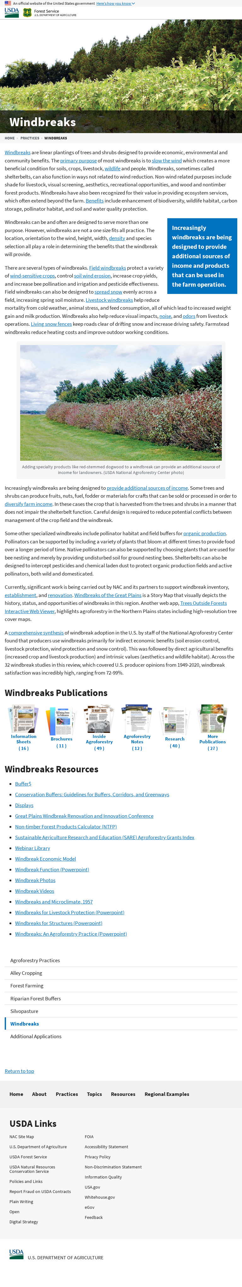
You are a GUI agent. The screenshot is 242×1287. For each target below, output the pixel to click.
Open (14, 1211)
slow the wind (167, 160)
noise (165, 316)
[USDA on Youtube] (113, 1269)
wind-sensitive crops (32, 275)
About (39, 1094)
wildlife (112, 168)
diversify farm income (28, 503)
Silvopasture (24, 1011)
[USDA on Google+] (47, 1269)
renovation (60, 595)
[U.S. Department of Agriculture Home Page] (16, 1254)
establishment (20, 595)
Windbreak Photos (35, 880)
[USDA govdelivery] (64, 1269)
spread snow (108, 291)
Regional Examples (167, 1094)
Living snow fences (51, 323)
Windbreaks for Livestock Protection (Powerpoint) (69, 912)
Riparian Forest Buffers (35, 998)
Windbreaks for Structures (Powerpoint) (58, 923)
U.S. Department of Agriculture (38, 1146)
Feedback (94, 1217)
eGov (90, 1207)
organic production (204, 533)
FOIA (89, 1136)
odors (189, 316)
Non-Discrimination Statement (113, 1167)
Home (10, 138)
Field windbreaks (107, 267)
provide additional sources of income (147, 487)
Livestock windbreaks (109, 299)
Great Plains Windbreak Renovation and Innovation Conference (84, 815)
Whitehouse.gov (100, 1197)
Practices (29, 138)
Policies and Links (26, 1181)
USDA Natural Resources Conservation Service (32, 1169)
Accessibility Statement (106, 1146)
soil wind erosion (92, 275)
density (117, 238)
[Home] (95, 13)
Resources (123, 1094)
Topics (94, 1094)
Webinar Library (32, 848)
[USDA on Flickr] (96, 1269)
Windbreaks (24, 1023)
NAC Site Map (21, 1136)
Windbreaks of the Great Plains (107, 595)
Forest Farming (26, 985)
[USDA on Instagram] (80, 1269)
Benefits (95, 200)
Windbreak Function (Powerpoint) (52, 869)
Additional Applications (35, 1036)
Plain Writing (21, 1201)
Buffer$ (23, 783)
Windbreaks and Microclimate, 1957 (54, 901)
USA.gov (92, 1187)
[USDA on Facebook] (31, 1269)
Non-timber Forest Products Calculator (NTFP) (66, 826)
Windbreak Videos (34, 890)
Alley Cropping (26, 972)
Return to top (19, 1071)
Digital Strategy (23, 1222)
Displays (24, 805)
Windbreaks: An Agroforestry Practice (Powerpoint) (71, 933)
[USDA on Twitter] (14, 1269)
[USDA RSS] (129, 1269)
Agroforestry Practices (35, 960)
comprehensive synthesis (36, 632)
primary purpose (78, 160)
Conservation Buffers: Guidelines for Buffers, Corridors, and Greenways (92, 794)
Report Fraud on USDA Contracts (40, 1191)
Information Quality (103, 1177)
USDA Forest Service (28, 1157)
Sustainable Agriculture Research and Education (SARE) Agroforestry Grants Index (104, 837)
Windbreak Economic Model (45, 858)
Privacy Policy (98, 1157)
